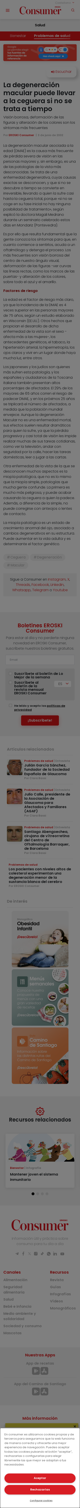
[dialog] (40, 1468)
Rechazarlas (40, 1489)
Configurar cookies (41, 1500)
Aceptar (40, 1478)
